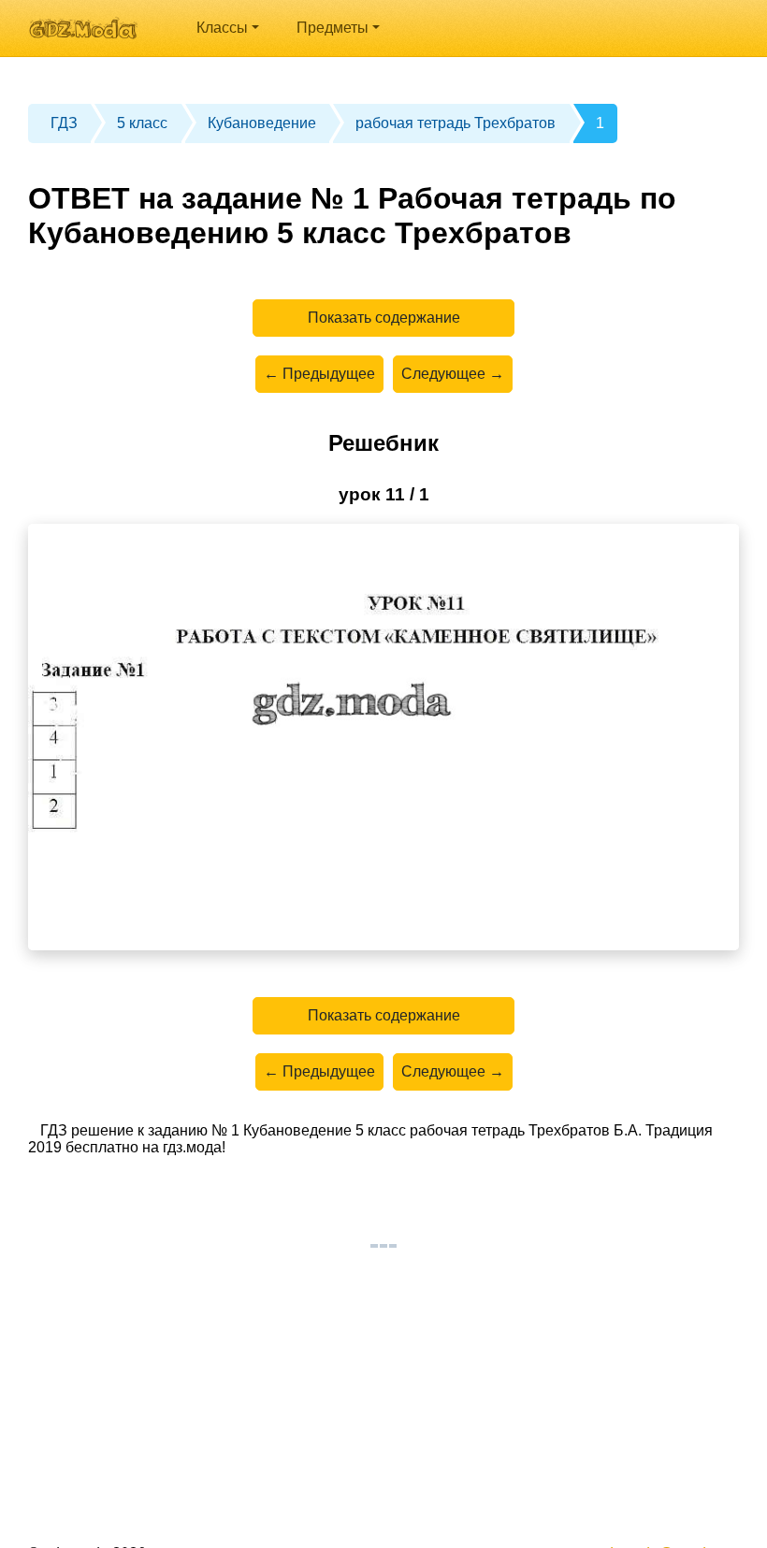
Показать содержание (384, 318)
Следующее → (452, 374)
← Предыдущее (319, 374)
